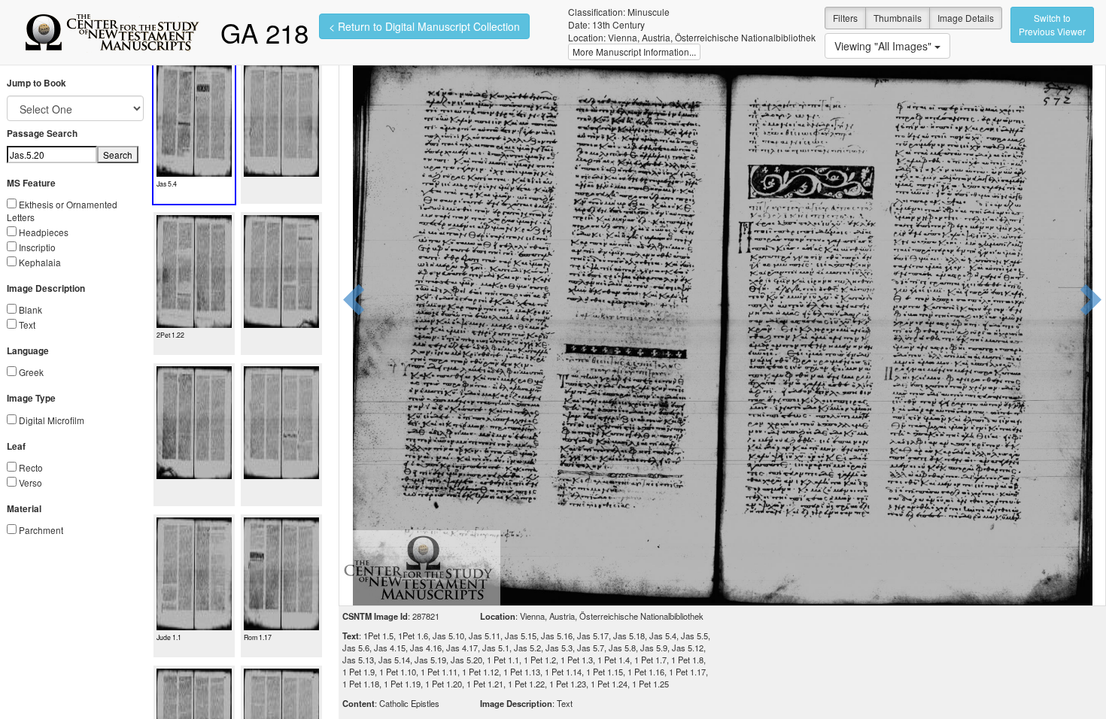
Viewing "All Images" (884, 45)
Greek (31, 372)
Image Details (965, 17)
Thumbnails (898, 17)
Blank (30, 309)
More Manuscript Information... (634, 51)
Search (117, 154)
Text (27, 324)
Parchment (41, 529)
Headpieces (43, 232)
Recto (31, 467)
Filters (845, 17)
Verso (30, 482)
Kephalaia (40, 262)
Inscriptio (37, 247)
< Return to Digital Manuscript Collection (424, 26)
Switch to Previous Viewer (1052, 24)
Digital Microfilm (51, 420)
